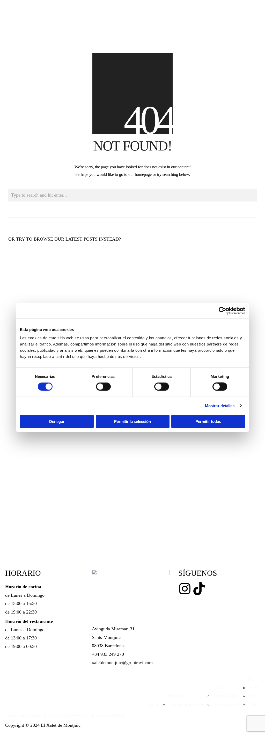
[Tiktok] (199, 588)
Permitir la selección (132, 421)
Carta (217, 687)
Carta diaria (224, 695)
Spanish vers (54, 290)
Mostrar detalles (220, 405)
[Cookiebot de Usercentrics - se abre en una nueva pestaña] (222, 311)
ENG (254, 695)
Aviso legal (60, 715)
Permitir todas (208, 421)
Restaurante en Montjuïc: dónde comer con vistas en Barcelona (45, 274)
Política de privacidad (25, 715)
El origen (157, 704)
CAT (253, 687)
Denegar (56, 421)
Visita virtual (181, 704)
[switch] (103, 387)
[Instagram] (184, 588)
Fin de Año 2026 (229, 704)
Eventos (203, 704)
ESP (252, 679)
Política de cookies (93, 715)
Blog (119, 715)
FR (252, 704)
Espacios (176, 695)
